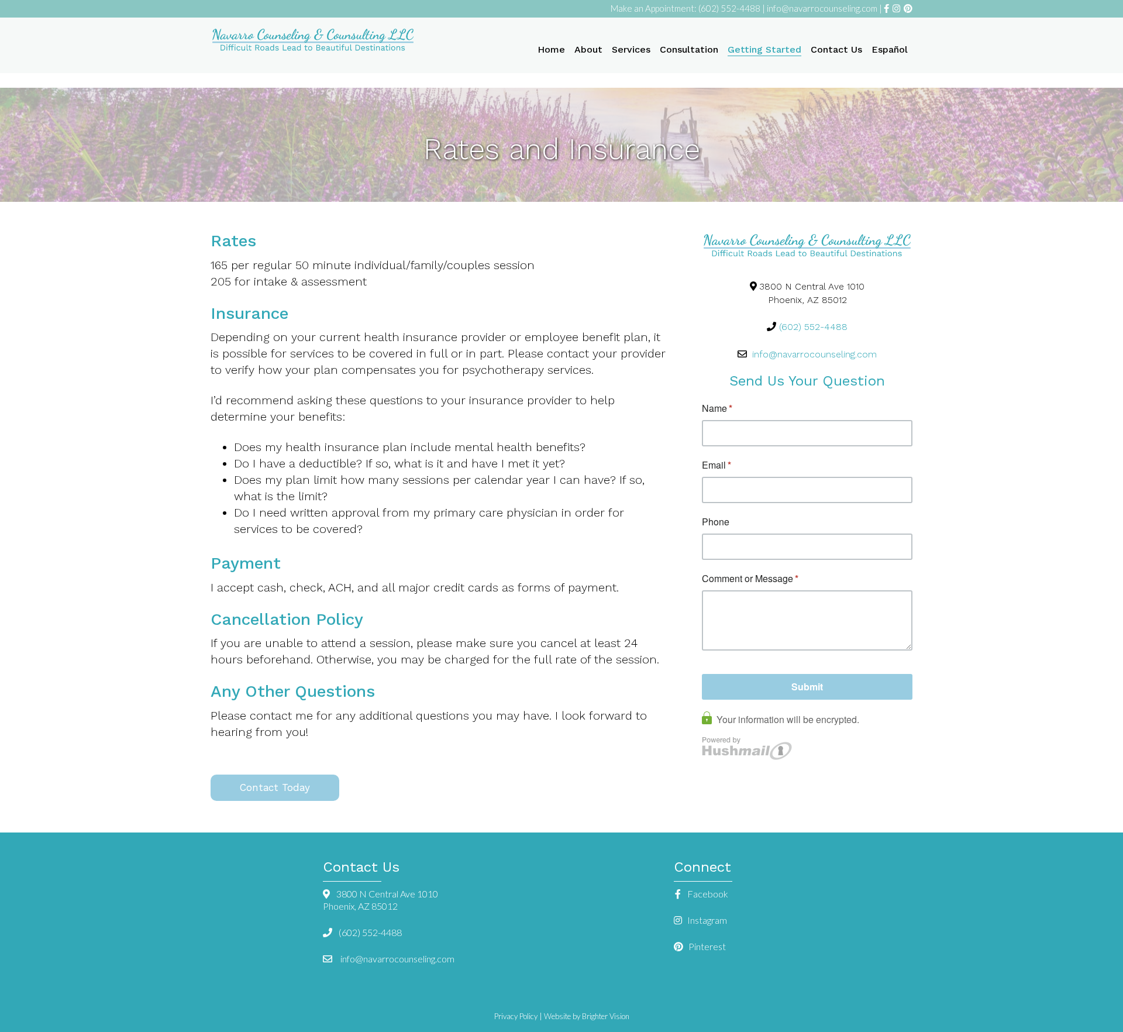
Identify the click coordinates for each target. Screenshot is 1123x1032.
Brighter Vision (605, 1016)
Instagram (706, 920)
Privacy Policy (516, 1016)
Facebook (706, 893)
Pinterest (706, 946)
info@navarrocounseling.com (823, 8)
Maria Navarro (313, 41)
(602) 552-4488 (729, 8)
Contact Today (275, 787)
